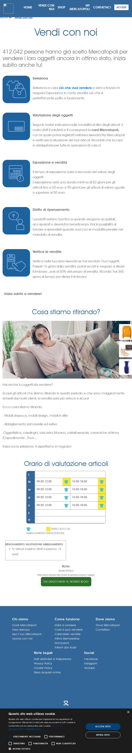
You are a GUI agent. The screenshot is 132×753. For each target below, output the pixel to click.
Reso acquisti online (47, 672)
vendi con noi (46, 7)
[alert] (66, 731)
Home (4, 17)
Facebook (91, 658)
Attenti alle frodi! (65, 647)
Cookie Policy (43, 667)
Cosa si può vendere (69, 629)
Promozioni (62, 642)
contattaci (102, 7)
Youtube (89, 667)
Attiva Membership (67, 638)
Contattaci (103, 629)
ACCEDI (121, 7)
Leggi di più (57, 726)
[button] (45, 729)
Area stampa (21, 629)
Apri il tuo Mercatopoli (27, 633)
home (28, 7)
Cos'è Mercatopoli (24, 625)
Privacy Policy (43, 663)
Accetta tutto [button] (103, 726)
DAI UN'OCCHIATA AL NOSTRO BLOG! (66, 581)
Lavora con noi (22, 638)
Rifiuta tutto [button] (103, 735)
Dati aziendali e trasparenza (52, 658)
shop (61, 7)
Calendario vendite (68, 633)
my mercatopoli (80, 7)
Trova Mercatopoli (108, 625)
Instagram (90, 663)
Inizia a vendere (65, 625)
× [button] (128, 712)
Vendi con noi (23, 17)
